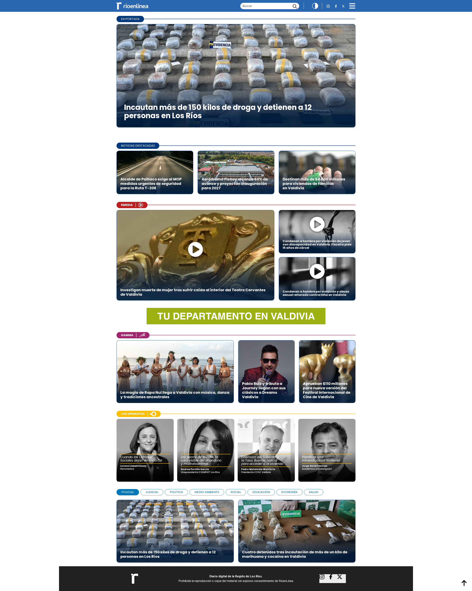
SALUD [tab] (313, 492)
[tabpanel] (236, 529)
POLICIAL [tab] (128, 492)
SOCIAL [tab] (236, 492)
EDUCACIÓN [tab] (261, 492)
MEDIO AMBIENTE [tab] (207, 492)
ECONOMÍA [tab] (289, 492)
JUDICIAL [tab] (151, 492)
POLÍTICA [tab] (176, 492)
